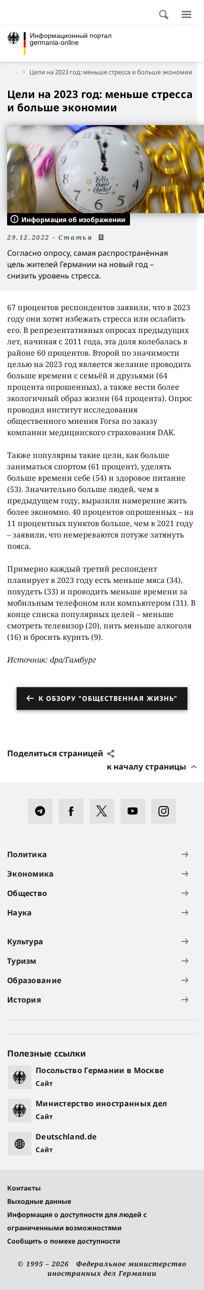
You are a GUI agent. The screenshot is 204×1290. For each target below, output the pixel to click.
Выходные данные (39, 1201)
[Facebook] (74, 811)
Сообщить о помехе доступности (63, 1240)
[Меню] (186, 14)
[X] (105, 811)
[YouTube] (136, 811)
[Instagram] (166, 811)
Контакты (24, 1187)
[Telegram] (43, 811)
